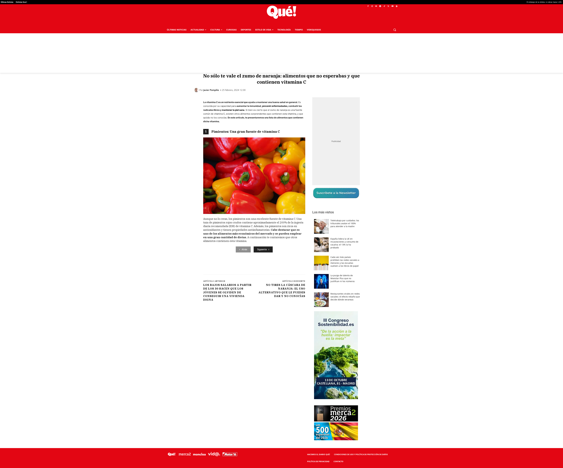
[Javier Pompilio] (196, 90)
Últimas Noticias (7, 2)
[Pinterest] (241, 264)
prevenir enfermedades (274, 106)
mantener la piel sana (233, 110)
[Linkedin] (261, 264)
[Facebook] (368, 6)
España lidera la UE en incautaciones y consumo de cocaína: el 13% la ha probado (344, 243)
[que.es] (281, 12)
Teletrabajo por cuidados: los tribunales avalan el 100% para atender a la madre (344, 223)
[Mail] (376, 6)
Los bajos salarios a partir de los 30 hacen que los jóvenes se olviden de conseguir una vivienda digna (227, 292)
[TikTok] (384, 6)
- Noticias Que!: (21, 2)
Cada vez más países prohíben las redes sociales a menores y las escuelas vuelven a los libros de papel (344, 261)
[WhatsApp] (247, 264)
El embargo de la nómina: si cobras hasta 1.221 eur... (499, 2)
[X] (388, 6)
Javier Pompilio (211, 90)
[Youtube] (392, 6)
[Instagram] (372, 6)
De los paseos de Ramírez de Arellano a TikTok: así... (543, 2)
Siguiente (262, 249)
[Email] (268, 264)
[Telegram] (380, 6)
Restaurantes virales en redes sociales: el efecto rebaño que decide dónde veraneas (345, 296)
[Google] (396, 6)
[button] (394, 29)
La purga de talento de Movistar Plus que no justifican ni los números (342, 278)
